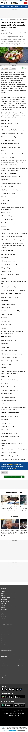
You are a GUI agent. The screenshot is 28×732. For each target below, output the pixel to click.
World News (4, 629)
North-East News (5, 669)
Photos (2, 631)
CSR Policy (10, 715)
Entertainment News (6, 635)
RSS (19, 715)
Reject (21, 730)
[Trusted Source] (12, 68)
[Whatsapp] (22, 68)
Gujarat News (4, 677)
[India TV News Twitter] (25, 0)
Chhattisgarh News (5, 675)
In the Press (4, 599)
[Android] (21, 0)
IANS (8, 30)
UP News (3, 673)
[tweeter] (6, 689)
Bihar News (3, 659)
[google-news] (20, 689)
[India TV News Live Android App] (7, 696)
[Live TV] (25, 3)
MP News (3, 667)
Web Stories (4, 609)
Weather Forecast (5, 616)
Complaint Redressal (6, 597)
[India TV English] (15, 3)
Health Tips (5, 472)
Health (6, 19)
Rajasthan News (18, 661)
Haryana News (4, 663)
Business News (4, 643)
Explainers (3, 641)
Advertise (3, 595)
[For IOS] (19, 705)
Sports (21, 6)
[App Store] (19, 696)
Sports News (4, 637)
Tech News (3, 639)
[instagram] (9, 689)
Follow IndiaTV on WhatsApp (13, 477)
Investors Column (5, 601)
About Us (3, 593)
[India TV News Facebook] (24, 0)
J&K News (3, 679)
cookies (5, 730)
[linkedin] (16, 689)
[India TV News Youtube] (26, 0)
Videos (7, 6)
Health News (4, 645)
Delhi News (3, 661)
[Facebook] (2, 689)
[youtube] (13, 689)
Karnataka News (5, 681)
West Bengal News (18, 665)
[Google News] (4, 68)
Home (2, 6)
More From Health (14, 493)
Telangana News (18, 663)
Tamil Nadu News (5, 671)
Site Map (6, 713)
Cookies (4, 727)
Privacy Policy (21, 713)
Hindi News (3, 603)
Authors (3, 607)
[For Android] (7, 705)
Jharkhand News (5, 665)
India (12, 6)
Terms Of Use (13, 713)
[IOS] (20, 0)
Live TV (3, 605)
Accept (13, 730)
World (16, 6)
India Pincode (4, 618)
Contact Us (3, 591)
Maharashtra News (18, 659)
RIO (15, 715)
